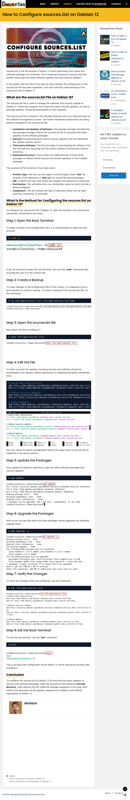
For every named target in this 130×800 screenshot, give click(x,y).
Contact (116, 4)
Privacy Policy (121, 793)
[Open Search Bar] (126, 4)
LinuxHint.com (38, 794)
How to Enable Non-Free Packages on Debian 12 (30, 781)
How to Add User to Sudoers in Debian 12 (27, 779)
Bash (42, 4)
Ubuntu (54, 4)
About (107, 793)
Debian (67, 4)
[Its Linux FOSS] (13, 4)
